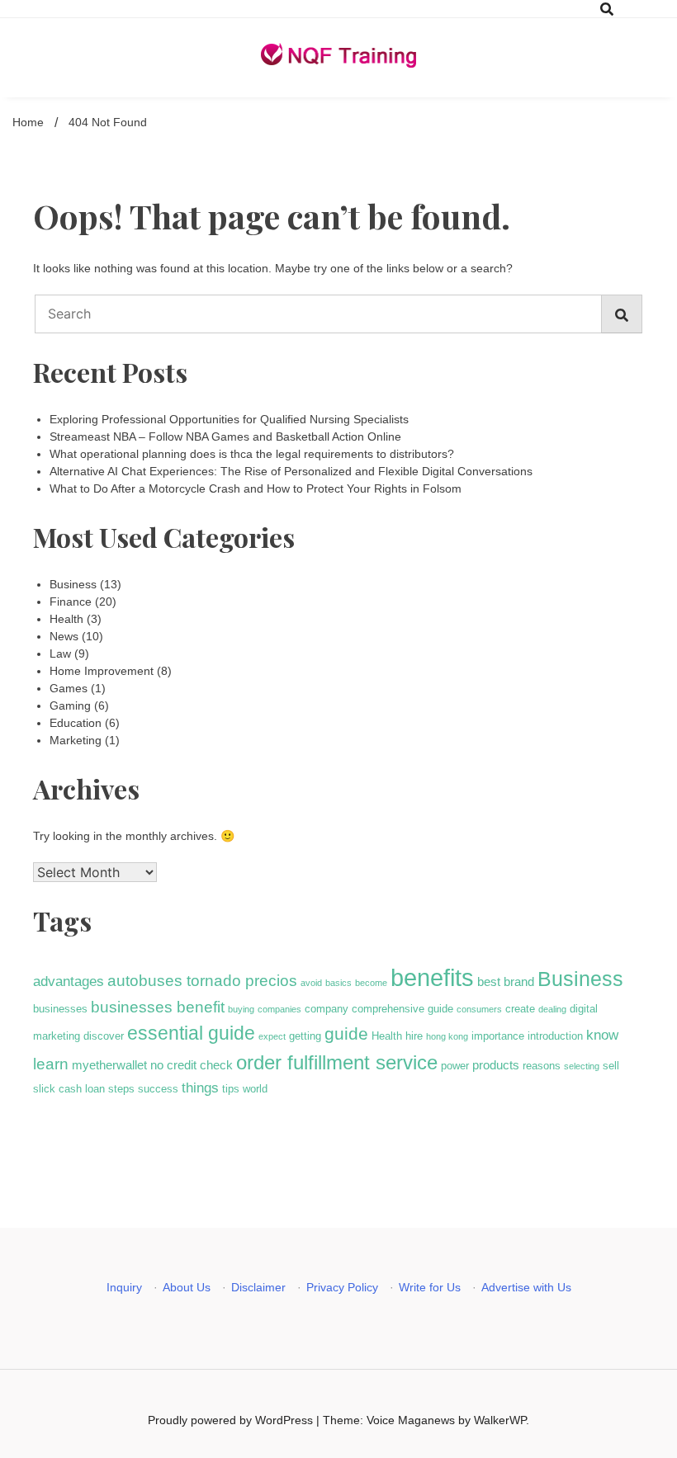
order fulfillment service (337, 1062)
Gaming (70, 705)
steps (121, 1089)
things (200, 1087)
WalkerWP (500, 1420)
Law (60, 653)
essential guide (191, 1033)
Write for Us (430, 1287)
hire (414, 1036)
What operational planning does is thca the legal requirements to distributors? (252, 453)
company (326, 1009)
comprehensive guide (402, 1009)
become (371, 983)
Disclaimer (258, 1287)
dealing (552, 1009)
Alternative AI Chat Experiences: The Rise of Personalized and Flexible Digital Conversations (291, 471)
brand (519, 981)
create (520, 1009)
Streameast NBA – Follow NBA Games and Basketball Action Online (225, 436)
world (255, 1089)
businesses (60, 1009)
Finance (71, 601)
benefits (432, 977)
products (495, 1065)
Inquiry (124, 1287)
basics (338, 983)
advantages (68, 981)
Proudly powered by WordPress (232, 1420)
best (488, 981)
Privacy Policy (342, 1287)
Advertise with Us (526, 1287)
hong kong (447, 1036)
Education (76, 722)
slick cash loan (69, 1089)
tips (230, 1089)
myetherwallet (109, 1065)
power (455, 1065)
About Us (187, 1287)
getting (305, 1036)
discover (103, 1036)
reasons (542, 1065)
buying (241, 1009)
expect (272, 1036)
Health (66, 618)
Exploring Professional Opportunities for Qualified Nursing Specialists (229, 419)
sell (611, 1065)
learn (51, 1064)
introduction (555, 1036)
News (64, 636)
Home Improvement (102, 670)
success (158, 1089)
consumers (479, 1009)
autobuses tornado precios (202, 980)
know (602, 1034)
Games (69, 688)
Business (73, 584)
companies (279, 1009)
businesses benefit (158, 1007)
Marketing (76, 740)
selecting (581, 1066)
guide (346, 1033)
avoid (311, 983)
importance (497, 1036)
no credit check (191, 1065)
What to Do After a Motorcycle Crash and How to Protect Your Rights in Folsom (256, 488)
